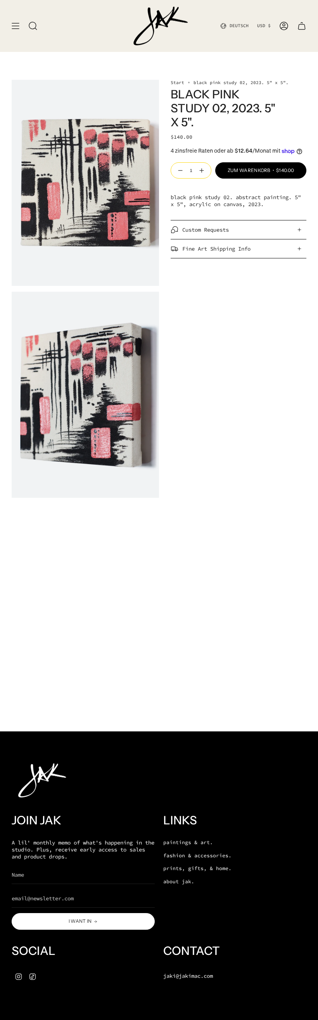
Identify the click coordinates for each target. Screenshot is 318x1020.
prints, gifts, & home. (197, 868)
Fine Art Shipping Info (216, 248)
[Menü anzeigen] (15, 26)
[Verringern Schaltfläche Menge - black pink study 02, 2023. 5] (179, 170)
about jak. (178, 881)
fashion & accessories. (197, 855)
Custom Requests (205, 229)
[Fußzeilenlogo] (41, 780)
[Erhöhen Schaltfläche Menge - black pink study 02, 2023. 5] (203, 170)
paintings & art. (188, 842)
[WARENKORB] (302, 26)
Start (177, 82)
